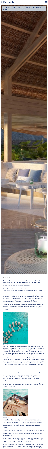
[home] (7, 2)
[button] (45, 2)
